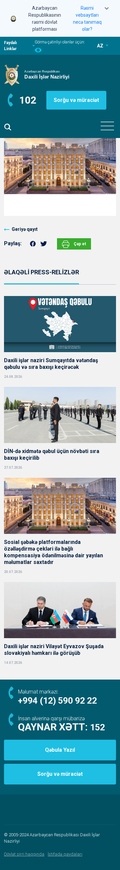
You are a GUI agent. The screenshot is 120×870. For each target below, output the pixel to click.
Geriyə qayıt (25, 229)
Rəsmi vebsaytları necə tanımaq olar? (87, 18)
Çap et (79, 244)
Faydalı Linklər (10, 45)
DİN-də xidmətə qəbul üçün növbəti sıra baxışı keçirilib (51, 454)
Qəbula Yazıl (60, 750)
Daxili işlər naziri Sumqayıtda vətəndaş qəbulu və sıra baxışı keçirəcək (51, 363)
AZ (100, 45)
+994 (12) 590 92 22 (57, 701)
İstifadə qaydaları (65, 854)
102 (27, 100)
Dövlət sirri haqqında (24, 854)
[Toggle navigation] (107, 126)
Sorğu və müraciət (76, 100)
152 (97, 727)
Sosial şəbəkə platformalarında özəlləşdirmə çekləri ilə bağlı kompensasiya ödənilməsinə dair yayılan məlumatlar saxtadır (53, 552)
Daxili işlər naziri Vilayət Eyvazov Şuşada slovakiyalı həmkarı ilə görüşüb (54, 649)
